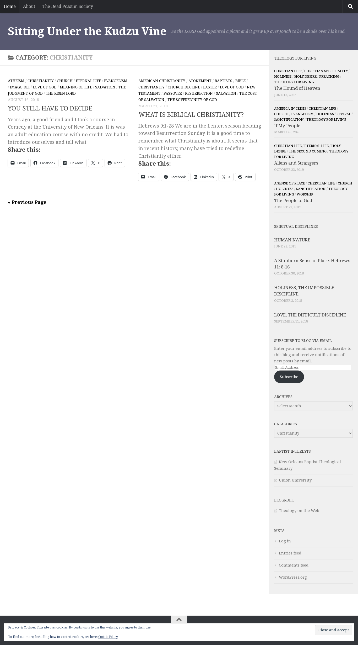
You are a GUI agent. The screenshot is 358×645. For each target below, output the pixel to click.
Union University (295, 480)
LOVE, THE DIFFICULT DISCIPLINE (310, 315)
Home (10, 6)
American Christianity (161, 81)
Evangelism (115, 81)
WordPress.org (293, 577)
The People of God (293, 200)
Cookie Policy (108, 637)
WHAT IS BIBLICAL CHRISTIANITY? (191, 114)
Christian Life (288, 71)
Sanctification (289, 119)
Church (65, 81)
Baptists (223, 81)
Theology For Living (294, 82)
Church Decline (184, 87)
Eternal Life (88, 81)
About (29, 6)
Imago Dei (20, 87)
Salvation (105, 87)
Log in (285, 541)
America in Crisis (290, 108)
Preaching (329, 76)
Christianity (41, 81)
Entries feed (290, 553)
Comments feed (293, 565)
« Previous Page (27, 202)
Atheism (16, 81)
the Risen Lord (61, 93)
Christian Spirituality (326, 71)
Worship (305, 194)
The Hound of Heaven (297, 88)
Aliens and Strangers (296, 163)
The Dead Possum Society (67, 6)
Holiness (283, 76)
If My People (287, 125)
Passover (173, 93)
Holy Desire (305, 76)
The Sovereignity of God (192, 100)
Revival (344, 114)
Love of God (45, 87)
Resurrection (199, 93)
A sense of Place (289, 183)
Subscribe (289, 376)
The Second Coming (308, 151)
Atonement (199, 81)
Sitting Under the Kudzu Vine (87, 31)
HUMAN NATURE (292, 239)
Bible (240, 81)
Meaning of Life (76, 87)
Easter (210, 87)
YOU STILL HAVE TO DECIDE (50, 108)
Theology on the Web (299, 510)
